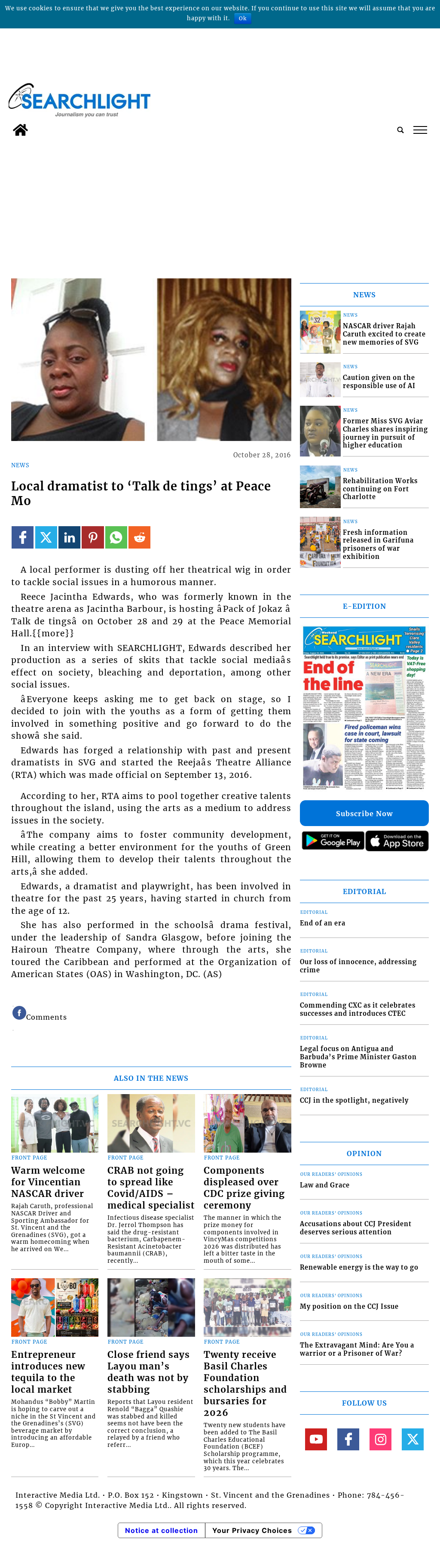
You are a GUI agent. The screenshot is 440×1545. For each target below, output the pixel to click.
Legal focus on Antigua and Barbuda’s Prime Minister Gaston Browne (358, 1057)
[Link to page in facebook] (23, 537)
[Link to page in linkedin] (69, 537)
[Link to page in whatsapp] (116, 537)
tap (419, 130)
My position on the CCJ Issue (349, 1307)
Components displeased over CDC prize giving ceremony (244, 1188)
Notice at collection (161, 1530)
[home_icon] (20, 130)
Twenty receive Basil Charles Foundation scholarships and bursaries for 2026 (245, 1384)
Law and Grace (325, 1185)
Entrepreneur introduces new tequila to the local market (48, 1372)
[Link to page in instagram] (380, 1439)
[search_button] (400, 130)
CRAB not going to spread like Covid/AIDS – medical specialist (151, 1188)
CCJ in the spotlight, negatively (354, 1100)
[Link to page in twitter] (46, 537)
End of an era (322, 923)
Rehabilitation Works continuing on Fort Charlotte (380, 489)
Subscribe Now (364, 813)
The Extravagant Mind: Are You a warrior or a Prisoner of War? (357, 1349)
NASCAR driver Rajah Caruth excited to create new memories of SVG (384, 334)
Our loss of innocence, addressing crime (358, 966)
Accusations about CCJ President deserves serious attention (356, 1228)
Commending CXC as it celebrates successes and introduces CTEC (358, 1010)
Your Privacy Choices (252, 1530)
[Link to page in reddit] (139, 537)
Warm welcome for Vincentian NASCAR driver (48, 1182)
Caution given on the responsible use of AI (379, 382)
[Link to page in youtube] (316, 1439)
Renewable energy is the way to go (359, 1267)
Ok (243, 18)
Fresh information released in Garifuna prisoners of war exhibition (378, 545)
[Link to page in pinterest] (93, 537)
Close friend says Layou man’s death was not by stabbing (148, 1372)
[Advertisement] (220, 205)
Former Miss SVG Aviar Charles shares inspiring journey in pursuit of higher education (385, 433)
